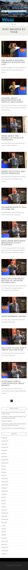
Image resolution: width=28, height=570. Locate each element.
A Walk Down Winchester (6, 420)
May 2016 (3, 531)
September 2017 (4, 491)
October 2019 (4, 444)
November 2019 (4, 440)
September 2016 (4, 519)
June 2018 (3, 465)
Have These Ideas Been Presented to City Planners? (13, 243)
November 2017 (4, 484)
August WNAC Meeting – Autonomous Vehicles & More (13, 428)
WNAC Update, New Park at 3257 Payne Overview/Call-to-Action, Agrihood (13, 413)
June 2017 (3, 500)
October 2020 (4, 437)
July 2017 (3, 497)
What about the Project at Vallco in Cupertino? (12, 138)
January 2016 (4, 544)
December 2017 (4, 481)
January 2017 (4, 509)
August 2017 (4, 494)
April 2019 (3, 453)
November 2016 (4, 513)
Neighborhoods (10, 565)
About (10, 564)
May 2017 (3, 503)
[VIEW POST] (14, 49)
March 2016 (3, 538)
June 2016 (3, 528)
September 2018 (4, 462)
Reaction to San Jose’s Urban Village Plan (13, 349)
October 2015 (4, 553)
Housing (14, 564)
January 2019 (4, 456)
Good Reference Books (13, 316)
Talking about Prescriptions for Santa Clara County (12, 100)
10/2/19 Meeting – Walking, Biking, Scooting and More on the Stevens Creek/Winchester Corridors (13, 424)
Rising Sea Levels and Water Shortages (13, 172)
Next (25, 8)
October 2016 (4, 516)
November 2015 (4, 550)
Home (6, 564)
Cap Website (18, 565)
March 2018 (3, 475)
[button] (26, 19)
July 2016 (3, 525)
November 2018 (4, 459)
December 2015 (4, 547)
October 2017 (4, 487)
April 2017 (3, 506)
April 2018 (3, 472)
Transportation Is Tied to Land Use (13, 208)
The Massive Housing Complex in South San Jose (13, 62)
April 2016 (3, 534)
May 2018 (3, 469)
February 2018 (4, 478)
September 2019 (4, 447)
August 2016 (4, 522)
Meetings (20, 564)
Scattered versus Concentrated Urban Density (12, 383)
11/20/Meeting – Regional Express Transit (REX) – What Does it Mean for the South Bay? (13, 417)
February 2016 (4, 541)
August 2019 (4, 450)
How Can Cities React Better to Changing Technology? (13, 280)
